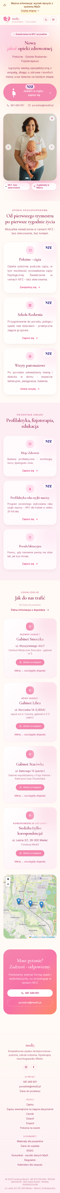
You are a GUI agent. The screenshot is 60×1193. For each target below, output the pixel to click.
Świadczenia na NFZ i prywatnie (31, 34)
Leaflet (34, 905)
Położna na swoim (30, 1127)
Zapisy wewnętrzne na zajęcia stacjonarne (30, 1109)
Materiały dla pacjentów (30, 1141)
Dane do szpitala (30, 1146)
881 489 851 (17, 105)
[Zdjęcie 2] (29, 146)
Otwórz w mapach (32, 631)
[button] (41, 873)
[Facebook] (34, 1067)
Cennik (30, 1113)
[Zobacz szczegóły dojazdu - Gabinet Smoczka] (30, 617)
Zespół (30, 1118)
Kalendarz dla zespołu (30, 1164)
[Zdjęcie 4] (34, 146)
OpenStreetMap (48, 905)
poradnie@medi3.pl (43, 105)
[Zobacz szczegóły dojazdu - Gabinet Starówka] (30, 743)
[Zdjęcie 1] (25, 146)
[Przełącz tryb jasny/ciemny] (46, 19)
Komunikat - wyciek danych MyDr (30, 1155)
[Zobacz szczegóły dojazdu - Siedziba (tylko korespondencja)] (30, 807)
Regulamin (30, 1160)
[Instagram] (26, 1067)
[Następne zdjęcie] (52, 132)
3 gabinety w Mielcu (42, 155)
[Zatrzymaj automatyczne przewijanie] (52, 118)
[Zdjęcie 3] (32, 146)
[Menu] (53, 19)
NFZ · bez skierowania (14, 155)
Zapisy (30, 1104)
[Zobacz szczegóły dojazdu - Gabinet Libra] (30, 681)
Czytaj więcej (28, 10)
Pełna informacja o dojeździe (28, 578)
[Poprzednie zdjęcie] (8, 132)
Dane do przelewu (32, 573)
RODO (30, 1150)
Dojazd (30, 1123)
